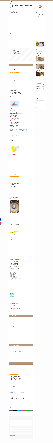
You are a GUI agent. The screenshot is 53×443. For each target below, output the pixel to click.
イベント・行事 (37, 97)
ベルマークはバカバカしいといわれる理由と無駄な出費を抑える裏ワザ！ (40, 85)
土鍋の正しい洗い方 (15, 50)
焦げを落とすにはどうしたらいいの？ (18, 53)
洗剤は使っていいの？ (16, 52)
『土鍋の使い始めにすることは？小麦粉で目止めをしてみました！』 (19, 130)
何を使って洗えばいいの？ (16, 51)
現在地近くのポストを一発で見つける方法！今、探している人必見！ (40, 88)
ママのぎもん (10, 1)
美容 (36, 107)
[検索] (44, 0)
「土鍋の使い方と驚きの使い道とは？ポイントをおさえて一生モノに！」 (19, 392)
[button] (11, 410)
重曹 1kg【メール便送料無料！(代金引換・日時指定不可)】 (12, 298)
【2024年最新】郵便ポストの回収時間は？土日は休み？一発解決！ (40, 86)
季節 (36, 102)
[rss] (43, 0)
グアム (37, 98)
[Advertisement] (21, 41)
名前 (10, 427)
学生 (36, 103)
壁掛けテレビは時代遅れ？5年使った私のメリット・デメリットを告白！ (40, 90)
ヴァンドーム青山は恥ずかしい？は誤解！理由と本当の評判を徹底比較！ (40, 83)
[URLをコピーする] (31, 410)
